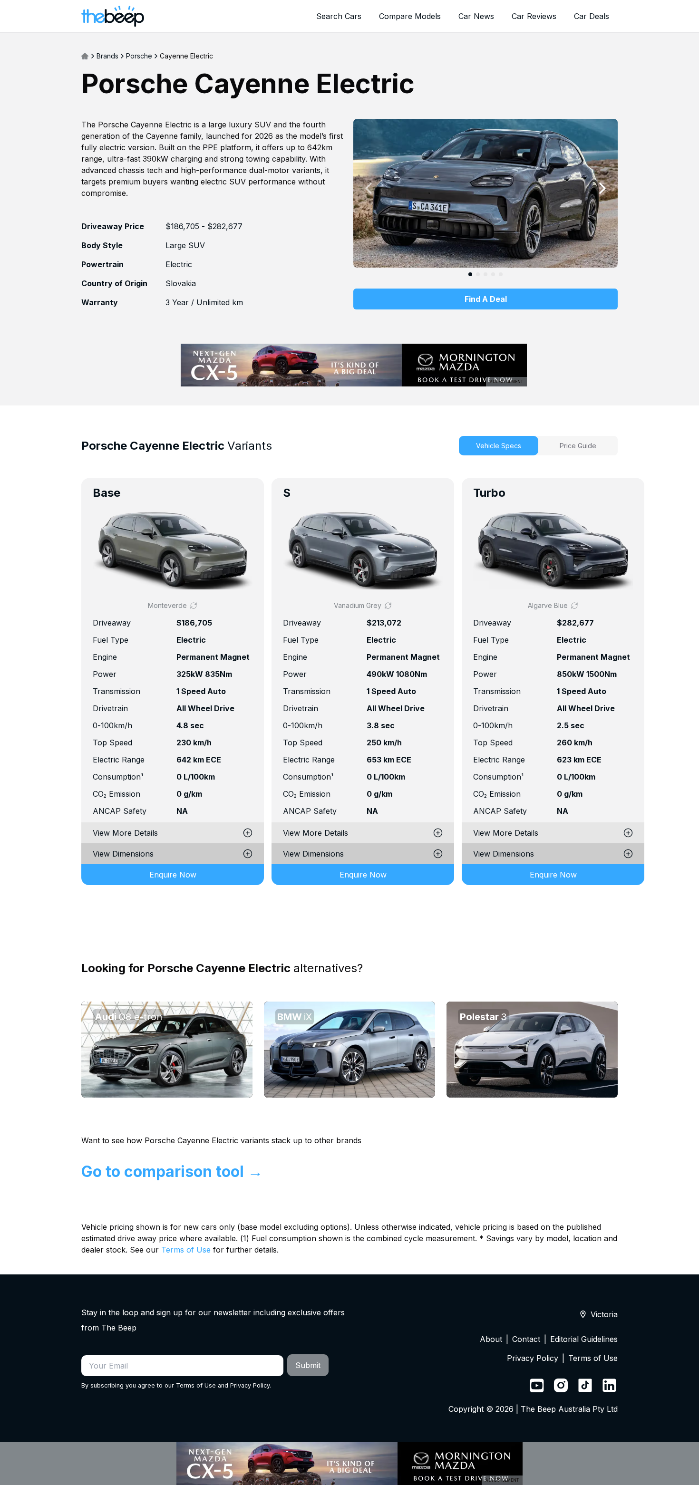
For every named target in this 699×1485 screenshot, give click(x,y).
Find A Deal (486, 299)
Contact (526, 1339)
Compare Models (410, 16)
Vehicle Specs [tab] (498, 446)
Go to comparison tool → (172, 1171)
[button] (172, 550)
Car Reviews (534, 16)
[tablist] (538, 445)
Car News (476, 16)
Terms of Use (186, 1249)
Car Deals (591, 16)
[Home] (85, 56)
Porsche (139, 56)
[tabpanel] (349, 695)
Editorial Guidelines (584, 1339)
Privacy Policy (250, 1385)
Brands (107, 56)
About (491, 1339)
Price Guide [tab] (578, 446)
